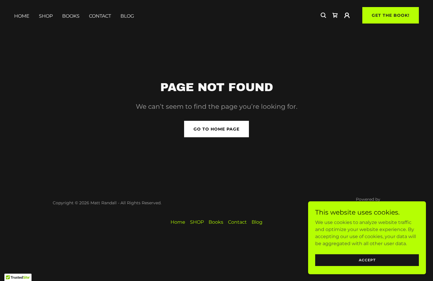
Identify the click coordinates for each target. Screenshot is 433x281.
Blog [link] (127, 16)
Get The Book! (390, 15)
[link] (335, 15)
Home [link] (21, 16)
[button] (347, 15)
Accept (367, 260)
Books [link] (71, 16)
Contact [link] (100, 16)
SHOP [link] (46, 16)
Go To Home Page (216, 129)
